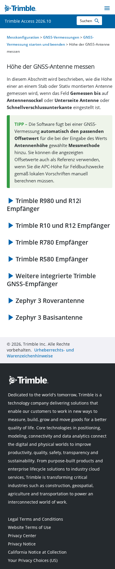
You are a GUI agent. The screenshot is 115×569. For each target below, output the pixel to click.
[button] (96, 20)
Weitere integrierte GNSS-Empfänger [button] (51, 280)
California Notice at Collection (37, 552)
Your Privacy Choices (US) (33, 560)
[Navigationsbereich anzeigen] (107, 8)
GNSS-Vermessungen (61, 37)
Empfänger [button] (44, 205)
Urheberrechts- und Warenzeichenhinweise (40, 353)
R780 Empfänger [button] (52, 242)
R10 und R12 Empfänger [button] (63, 225)
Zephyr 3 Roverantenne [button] (50, 300)
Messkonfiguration (23, 37)
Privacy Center (22, 535)
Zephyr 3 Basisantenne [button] (49, 317)
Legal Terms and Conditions (35, 519)
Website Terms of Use (29, 527)
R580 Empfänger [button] (52, 259)
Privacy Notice (22, 544)
